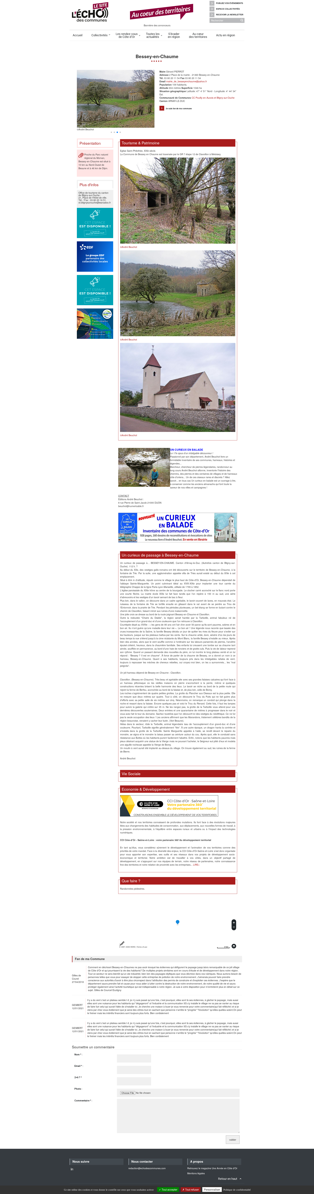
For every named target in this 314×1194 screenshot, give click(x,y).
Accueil (77, 35)
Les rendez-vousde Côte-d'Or (127, 35)
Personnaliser (212, 1189)
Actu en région (225, 35)
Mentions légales (196, 1173)
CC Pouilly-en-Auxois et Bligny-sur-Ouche (213, 97)
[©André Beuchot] (177, 200)
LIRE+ (196, 864)
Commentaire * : (83, 1100)
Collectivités (99, 35)
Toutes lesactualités (153, 35)
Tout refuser (191, 1189)
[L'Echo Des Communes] (139, 11)
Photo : (78, 1089)
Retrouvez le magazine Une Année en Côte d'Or (212, 1168)
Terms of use (142, 947)
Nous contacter (142, 1161)
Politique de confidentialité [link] (237, 1189)
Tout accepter (169, 1189)
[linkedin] (72, 1169)
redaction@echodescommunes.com (147, 1168)
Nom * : (78, 1054)
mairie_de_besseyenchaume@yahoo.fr (186, 81)
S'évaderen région (174, 35)
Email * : (78, 1066)
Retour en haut (227, 1178)
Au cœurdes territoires (198, 35)
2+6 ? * (78, 1077)
